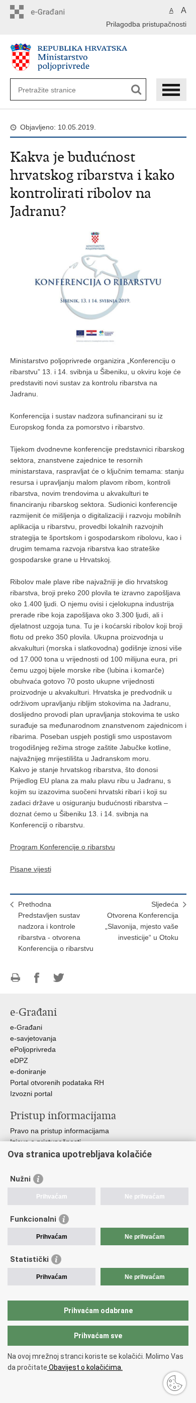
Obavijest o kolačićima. (85, 1367)
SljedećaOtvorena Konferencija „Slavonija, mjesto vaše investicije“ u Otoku (141, 920)
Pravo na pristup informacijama (59, 1131)
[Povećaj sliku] (98, 286)
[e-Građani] (53, 12)
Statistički (29, 1259)
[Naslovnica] (98, 57)
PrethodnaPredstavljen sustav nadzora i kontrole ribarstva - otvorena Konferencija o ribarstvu (55, 926)
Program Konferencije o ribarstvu (62, 847)
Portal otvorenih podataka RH (57, 1082)
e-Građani (26, 1027)
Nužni (20, 1178)
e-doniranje (28, 1071)
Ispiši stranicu (15, 978)
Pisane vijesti (30, 869)
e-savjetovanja (33, 1038)
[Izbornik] (171, 89)
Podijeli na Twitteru (58, 978)
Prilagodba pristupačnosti (146, 24)
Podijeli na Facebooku (37, 978)
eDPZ (19, 1060)
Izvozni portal (31, 1094)
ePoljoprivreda (33, 1049)
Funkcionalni (33, 1219)
